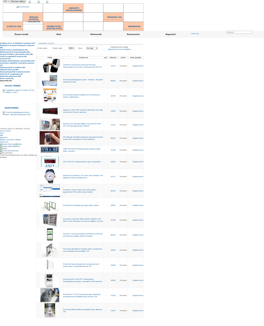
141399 (113, 150)
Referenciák (96, 34)
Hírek (58, 34)
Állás (1, 135)
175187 (113, 310)
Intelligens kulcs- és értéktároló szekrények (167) (17, 43)
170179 (113, 66)
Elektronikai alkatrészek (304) (10, 76)
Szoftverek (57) (5, 58)
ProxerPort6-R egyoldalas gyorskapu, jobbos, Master (81, 205)
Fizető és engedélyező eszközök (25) (13, 56)
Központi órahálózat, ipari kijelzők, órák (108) (16, 54)
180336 (113, 280)
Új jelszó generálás (257, 2)
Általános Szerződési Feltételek (10, 140)
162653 (113, 162)
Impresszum (4, 142)
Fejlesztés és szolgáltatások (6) (11, 74)
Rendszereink (133, 34)
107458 (113, 220)
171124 (113, 125)
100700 (113, 96)
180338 (113, 265)
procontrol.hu (42, 43)
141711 (113, 176)
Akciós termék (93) (6, 78)
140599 (113, 111)
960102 (113, 138)
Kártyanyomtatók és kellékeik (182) (12, 67)
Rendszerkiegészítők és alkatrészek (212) (15, 72)
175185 (113, 295)
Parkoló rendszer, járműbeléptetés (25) (14, 50)
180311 (113, 205)
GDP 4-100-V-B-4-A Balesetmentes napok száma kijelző (82, 162)
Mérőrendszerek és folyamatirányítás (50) (15, 52)
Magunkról (171, 34)
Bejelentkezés (236, 2)
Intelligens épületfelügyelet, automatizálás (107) (17, 61)
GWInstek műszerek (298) (9, 69)
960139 (113, 191)
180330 (113, 250)
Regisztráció (246, 2)
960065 (113, 81)
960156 (113, 235)
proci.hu (51, 43)
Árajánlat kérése (138, 66)
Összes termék (21, 34)
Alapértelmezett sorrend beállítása (119, 49)
